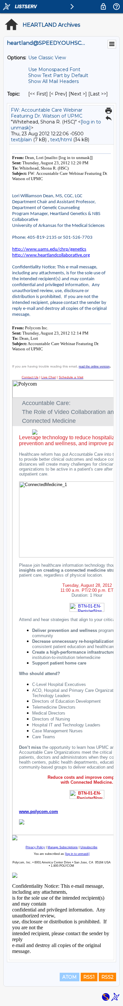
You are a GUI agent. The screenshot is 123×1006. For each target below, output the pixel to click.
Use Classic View (47, 58)
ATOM (69, 977)
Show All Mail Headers (53, 81)
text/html (61, 140)
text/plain (21, 140)
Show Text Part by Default (58, 75)
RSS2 (107, 977)
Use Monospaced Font (54, 69)
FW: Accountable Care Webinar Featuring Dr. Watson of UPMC (46, 113)
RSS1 (89, 977)
